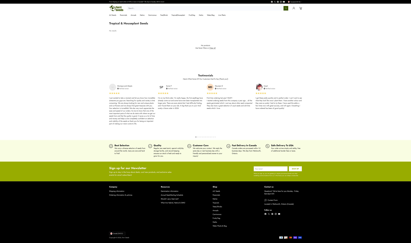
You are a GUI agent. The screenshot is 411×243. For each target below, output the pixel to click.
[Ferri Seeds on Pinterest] (278, 2)
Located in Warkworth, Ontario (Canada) (279, 204)
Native (215, 199)
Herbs (215, 222)
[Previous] (109, 108)
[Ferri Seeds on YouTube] (284, 2)
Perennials (216, 195)
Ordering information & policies (120, 195)
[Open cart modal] (301, 8)
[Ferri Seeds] (116, 8)
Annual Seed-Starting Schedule (172, 195)
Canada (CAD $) (295, 2)
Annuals (215, 210)
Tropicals (216, 202)
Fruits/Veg (216, 218)
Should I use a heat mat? (170, 199)
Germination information (169, 191)
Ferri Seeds (125, 237)
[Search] (286, 8)
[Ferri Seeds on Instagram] (281, 2)
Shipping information (116, 191)
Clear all (212, 48)
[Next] (301, 108)
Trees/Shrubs (217, 206)
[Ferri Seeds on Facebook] (272, 2)
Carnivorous (217, 214)
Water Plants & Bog (220, 226)
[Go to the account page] (294, 8)
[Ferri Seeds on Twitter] (275, 2)
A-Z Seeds (216, 191)
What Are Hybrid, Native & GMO (173, 202)
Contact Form (273, 200)
